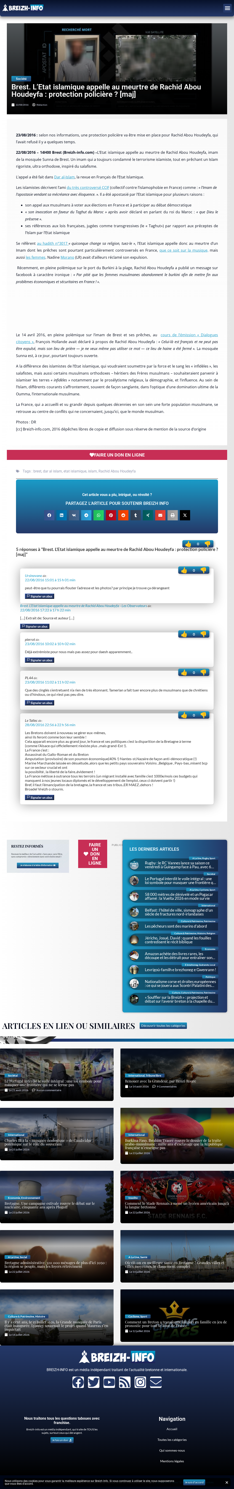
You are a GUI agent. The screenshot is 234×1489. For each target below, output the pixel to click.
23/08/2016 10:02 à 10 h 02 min (50, 643)
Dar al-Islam (64, 177)
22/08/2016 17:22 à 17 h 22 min (45, 610)
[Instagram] (140, 1382)
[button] (227, 8)
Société (21, 79)
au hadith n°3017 (53, 243)
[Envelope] (156, 1382)
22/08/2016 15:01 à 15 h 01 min (50, 580)
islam (92, 471)
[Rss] (124, 1382)
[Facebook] (78, 1382)
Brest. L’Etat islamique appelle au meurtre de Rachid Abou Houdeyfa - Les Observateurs (83, 605)
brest (37, 471)
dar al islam (52, 471)
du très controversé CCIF (88, 187)
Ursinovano (33, 575)
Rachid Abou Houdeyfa (117, 471)
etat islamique (75, 471)
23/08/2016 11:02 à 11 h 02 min (50, 682)
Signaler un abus (41, 596)
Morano (67, 257)
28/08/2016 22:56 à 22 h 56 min (50, 724)
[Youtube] (109, 1382)
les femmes (35, 257)
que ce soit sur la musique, (184, 250)
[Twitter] (93, 1382)
